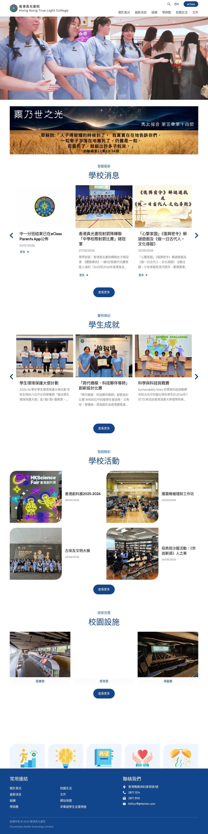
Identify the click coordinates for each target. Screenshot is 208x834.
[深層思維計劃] (65, 758)
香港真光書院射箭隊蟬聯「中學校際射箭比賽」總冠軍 (102, 238)
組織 (13, 800)
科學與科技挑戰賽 (153, 383)
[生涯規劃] (27, 758)
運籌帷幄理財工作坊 (178, 494)
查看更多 (104, 292)
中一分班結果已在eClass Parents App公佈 (41, 236)
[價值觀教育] (142, 758)
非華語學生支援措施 (73, 807)
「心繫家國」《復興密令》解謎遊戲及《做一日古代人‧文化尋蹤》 (162, 238)
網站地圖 (66, 800)
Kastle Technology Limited (38, 826)
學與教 (14, 807)
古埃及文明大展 (77, 551)
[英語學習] (104, 758)
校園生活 (66, 788)
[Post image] (44, 206)
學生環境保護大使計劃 (39, 383)
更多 (22, 251)
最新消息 (15, 794)
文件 (63, 794)
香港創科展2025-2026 (83, 494)
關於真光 (15, 788)
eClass (191, 4)
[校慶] (180, 758)
